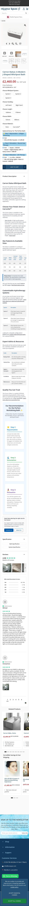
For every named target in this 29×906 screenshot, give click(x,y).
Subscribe (25, 833)
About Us (18, 530)
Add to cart (14, 167)
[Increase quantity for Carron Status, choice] (24, 167)
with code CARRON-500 (14, 2)
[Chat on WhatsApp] (14, 876)
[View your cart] (27, 9)
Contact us (9, 530)
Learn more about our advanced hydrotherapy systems (14, 301)
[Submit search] (26, 13)
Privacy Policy (5, 827)
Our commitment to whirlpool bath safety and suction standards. (18, 364)
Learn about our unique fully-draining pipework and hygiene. (18, 371)
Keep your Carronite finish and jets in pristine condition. (18, 382)
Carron (3, 20)
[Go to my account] (24, 9)
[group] (14, 558)
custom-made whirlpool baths (17, 334)
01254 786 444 (8, 862)
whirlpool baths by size (18, 285)
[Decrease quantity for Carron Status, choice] (4, 167)
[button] (7, 567)
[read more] (12, 235)
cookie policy (14, 887)
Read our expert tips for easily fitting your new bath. (18, 377)
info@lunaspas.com (10, 866)
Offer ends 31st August (14, 4)
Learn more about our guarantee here (14, 399)
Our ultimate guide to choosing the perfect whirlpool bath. (18, 357)
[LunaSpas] (13, 9)
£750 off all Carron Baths (14, 1)
